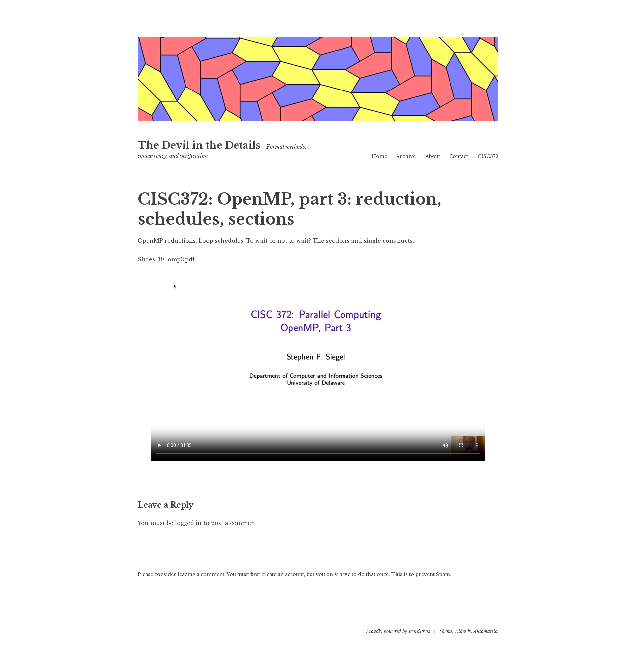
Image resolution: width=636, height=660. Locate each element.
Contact (458, 156)
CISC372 (488, 156)
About (432, 156)
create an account (282, 574)
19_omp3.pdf (176, 259)
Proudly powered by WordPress (398, 631)
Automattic (485, 631)
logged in (188, 523)
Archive (406, 156)
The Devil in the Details (199, 145)
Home (379, 156)
